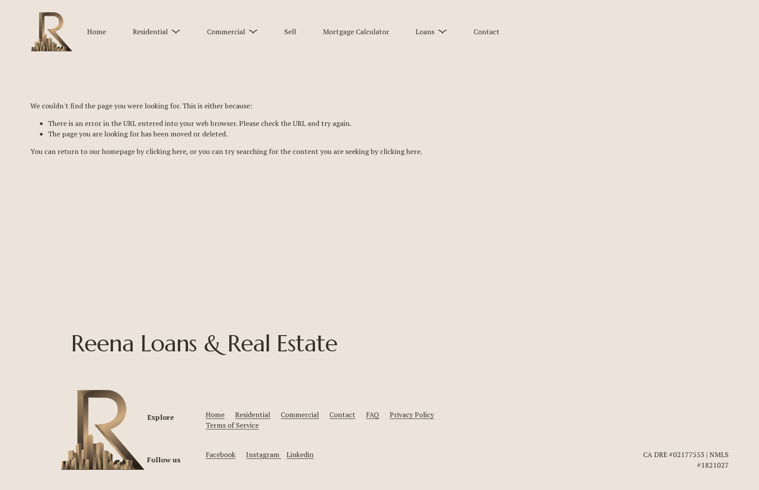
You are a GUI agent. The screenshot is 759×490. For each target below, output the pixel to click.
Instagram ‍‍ (263, 454)
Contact (486, 31)
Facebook (220, 454)
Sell (290, 31)
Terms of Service (232, 425)
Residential (252, 414)
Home (96, 31)
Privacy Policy (412, 414)
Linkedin (300, 454)
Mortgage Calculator (356, 31)
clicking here (166, 151)
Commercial (300, 414)
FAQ (372, 414)
